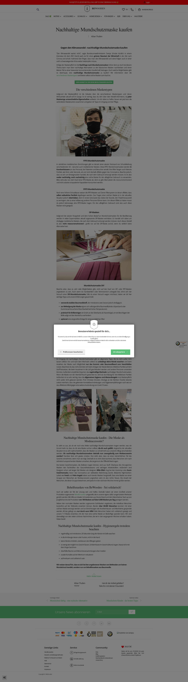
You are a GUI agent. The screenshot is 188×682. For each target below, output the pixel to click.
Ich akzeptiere (119, 352)
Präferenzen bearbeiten (73, 352)
